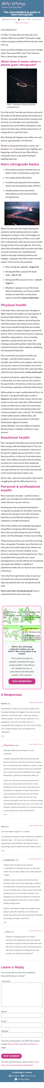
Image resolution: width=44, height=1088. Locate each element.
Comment (6, 981)
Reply (2, 736)
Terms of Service (31, 1044)
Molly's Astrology (13, 3)
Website (4, 1031)
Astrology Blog (15, 7)
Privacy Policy (14, 1044)
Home (4, 7)
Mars (11, 149)
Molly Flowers (9, 745)
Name (4, 1011)
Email (4, 1021)
